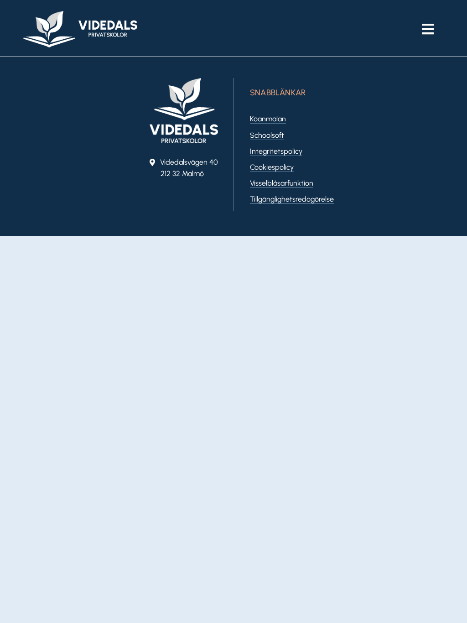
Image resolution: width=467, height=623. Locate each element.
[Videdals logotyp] (80, 14)
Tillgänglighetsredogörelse (292, 199)
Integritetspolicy (276, 151)
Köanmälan (268, 118)
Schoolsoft (267, 135)
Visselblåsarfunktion (281, 183)
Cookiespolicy (272, 167)
